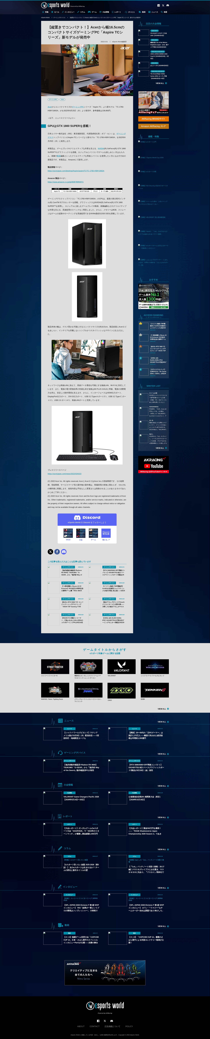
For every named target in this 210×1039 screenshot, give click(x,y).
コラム (82, 12)
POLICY (129, 1026)
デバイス (131, 12)
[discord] (111, 1021)
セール (56, 12)
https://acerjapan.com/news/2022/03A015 (64, 474)
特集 (46, 12)
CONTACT (95, 1026)
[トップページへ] (105, 1008)
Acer (62, 99)
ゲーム (94, 12)
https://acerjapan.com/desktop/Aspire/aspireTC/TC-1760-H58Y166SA (76, 171)
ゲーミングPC (53, 99)
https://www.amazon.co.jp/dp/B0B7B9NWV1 (66, 182)
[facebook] (98, 1021)
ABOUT (81, 1026)
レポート (118, 12)
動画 (143, 12)
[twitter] (105, 1021)
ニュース (154, 12)
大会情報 (105, 12)
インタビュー (69, 12)
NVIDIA (101, 149)
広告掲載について (112, 1026)
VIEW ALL (160, 83)
